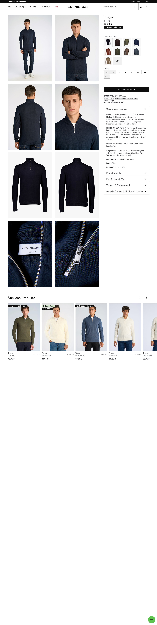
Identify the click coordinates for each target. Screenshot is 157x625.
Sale (56, 7)
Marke (147, 2)
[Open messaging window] (151, 619)
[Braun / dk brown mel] (117, 42)
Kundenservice (136, 2)
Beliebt (33, 7)
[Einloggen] (141, 7)
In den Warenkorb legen (126, 89)
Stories (45, 7)
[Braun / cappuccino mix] (108, 51)
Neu (9, 7)
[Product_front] (30, 185)
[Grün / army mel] (127, 42)
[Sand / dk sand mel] (108, 61)
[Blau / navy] (108, 42)
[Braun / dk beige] (127, 51)
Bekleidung (19, 7)
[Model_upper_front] (77, 48)
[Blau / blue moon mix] (136, 42)
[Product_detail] (30, 254)
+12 (117, 61)
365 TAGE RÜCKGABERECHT (17, 2)
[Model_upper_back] (30, 117)
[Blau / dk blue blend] (136, 51)
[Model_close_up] (77, 117)
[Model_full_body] (30, 48)
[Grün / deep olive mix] (117, 51)
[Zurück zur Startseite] (77, 6)
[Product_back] (77, 185)
